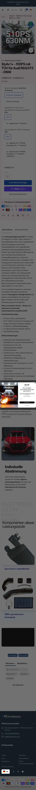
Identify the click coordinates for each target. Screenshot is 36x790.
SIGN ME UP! (27, 402)
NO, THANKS (27, 405)
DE (7, 771)
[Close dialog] (35, 383)
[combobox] (6, 771)
